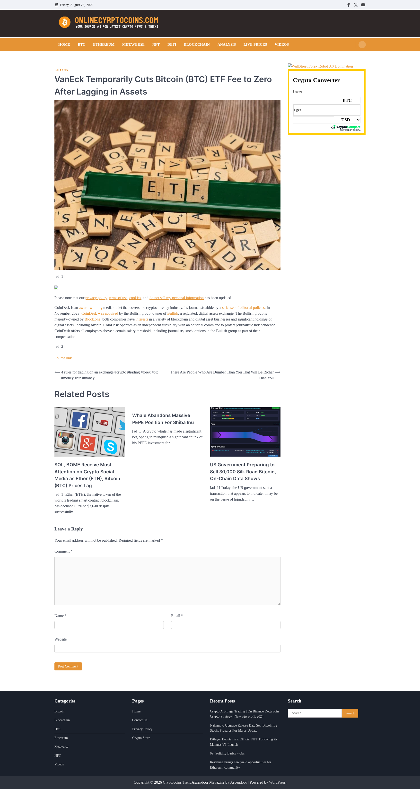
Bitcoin (61, 70)
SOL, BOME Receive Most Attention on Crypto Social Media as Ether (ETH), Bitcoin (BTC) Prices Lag (87, 475)
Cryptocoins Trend (177, 782)
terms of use (118, 298)
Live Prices (255, 44)
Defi (171, 44)
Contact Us (139, 720)
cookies (135, 298)
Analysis (227, 44)
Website (60, 639)
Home (64, 44)
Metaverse (133, 44)
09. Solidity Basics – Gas (227, 753)
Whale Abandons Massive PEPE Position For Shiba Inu (163, 419)
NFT (156, 44)
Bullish (172, 313)
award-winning (90, 307)
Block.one (92, 319)
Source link (63, 358)
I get (297, 110)
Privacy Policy (142, 729)
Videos (282, 44)
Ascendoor (238, 782)
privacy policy (96, 298)
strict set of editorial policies (243, 307)
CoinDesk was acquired (99, 313)
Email (177, 616)
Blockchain (197, 44)
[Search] (362, 44)
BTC (81, 44)
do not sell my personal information (176, 298)
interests (142, 319)
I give (297, 91)
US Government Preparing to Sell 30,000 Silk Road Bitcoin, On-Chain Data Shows (243, 471)
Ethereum (103, 44)
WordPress (277, 782)
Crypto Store (141, 738)
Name (60, 616)
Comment (63, 551)
